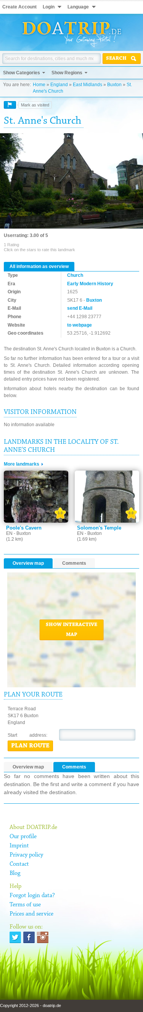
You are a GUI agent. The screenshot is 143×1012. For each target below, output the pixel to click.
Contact (19, 864)
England (59, 84)
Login (49, 7)
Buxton (114, 84)
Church (75, 275)
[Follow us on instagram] (42, 937)
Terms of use (25, 905)
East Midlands (87, 84)
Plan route (30, 746)
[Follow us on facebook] (29, 937)
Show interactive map (71, 630)
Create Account (19, 7)
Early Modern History (90, 283)
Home (39, 84)
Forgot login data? (32, 896)
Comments (74, 563)
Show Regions (66, 72)
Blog (15, 873)
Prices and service (31, 914)
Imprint (19, 846)
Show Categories (21, 72)
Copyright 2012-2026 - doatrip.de (30, 1005)
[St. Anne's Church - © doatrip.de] (71, 181)
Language (78, 7)
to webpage (79, 325)
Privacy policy (26, 855)
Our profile (23, 837)
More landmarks (21, 464)
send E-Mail (79, 308)
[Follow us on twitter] (15, 937)
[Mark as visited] (10, 105)
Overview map (28, 563)
